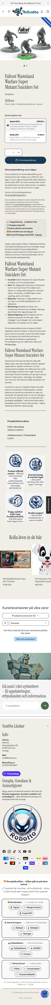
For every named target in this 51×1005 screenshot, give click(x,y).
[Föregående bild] (3, 3)
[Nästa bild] (48, 3)
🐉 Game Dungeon (12, 922)
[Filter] (5, 623)
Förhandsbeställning (27, 160)
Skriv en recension (25, 639)
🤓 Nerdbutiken (15, 902)
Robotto (21, 992)
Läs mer (38, 235)
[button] (45, 994)
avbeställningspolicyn (17, 195)
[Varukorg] (48, 12)
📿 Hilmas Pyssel (17, 963)
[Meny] (3, 11)
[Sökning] (9, 12)
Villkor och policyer (25, 998)
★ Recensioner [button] (48, 504)
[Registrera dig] (45, 706)
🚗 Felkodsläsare (15, 943)
